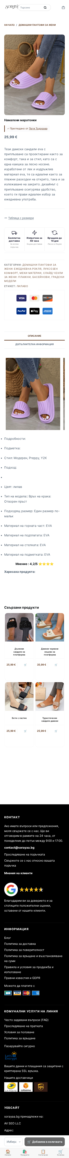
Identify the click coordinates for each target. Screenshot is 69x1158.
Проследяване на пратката (23, 1026)
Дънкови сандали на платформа (19, 651)
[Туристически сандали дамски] (49, 696)
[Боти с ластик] (19, 696)
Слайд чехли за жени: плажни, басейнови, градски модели (34, 277)
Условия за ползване (19, 1032)
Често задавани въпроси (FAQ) (26, 1020)
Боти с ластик (19, 718)
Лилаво (22, 286)
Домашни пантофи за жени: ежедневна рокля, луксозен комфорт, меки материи (31, 268)
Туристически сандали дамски (49, 719)
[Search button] (45, 7)
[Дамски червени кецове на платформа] (49, 627)
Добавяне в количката (47, 1141)
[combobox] (30, 7)
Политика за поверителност (24, 950)
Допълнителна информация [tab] (34, 344)
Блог (7, 938)
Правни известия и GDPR (22, 978)
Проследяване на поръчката (24, 854)
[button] (19, 218)
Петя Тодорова (38, 128)
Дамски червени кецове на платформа (49, 651)
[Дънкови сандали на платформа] (19, 627)
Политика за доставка (20, 944)
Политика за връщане (19, 1038)
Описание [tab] (34, 335)
